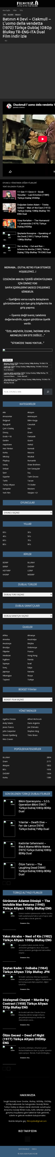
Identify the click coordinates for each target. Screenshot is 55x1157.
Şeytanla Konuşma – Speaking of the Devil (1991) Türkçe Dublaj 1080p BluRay (34, 236)
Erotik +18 (7, 436)
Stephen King (33, 731)
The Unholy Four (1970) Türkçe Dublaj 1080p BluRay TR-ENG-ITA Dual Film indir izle (27, 379)
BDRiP (5, 562)
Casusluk (31, 424)
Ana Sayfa (6, 10)
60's (4, 540)
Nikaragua (7, 675)
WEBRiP (31, 574)
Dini (29, 428)
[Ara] (48, 392)
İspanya (6, 663)
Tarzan (31, 480)
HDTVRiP (7, 570)
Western (17, 15)
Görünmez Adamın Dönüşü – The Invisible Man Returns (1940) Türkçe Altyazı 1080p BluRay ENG (27, 904)
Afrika (5, 635)
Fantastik (31, 436)
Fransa (30, 651)
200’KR (5, 211)
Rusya (30, 675)
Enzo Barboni (8, 370)
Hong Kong (32, 655)
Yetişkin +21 (33, 492)
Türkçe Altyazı (9, 484)
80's (4, 253)
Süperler (6, 476)
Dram (30, 432)
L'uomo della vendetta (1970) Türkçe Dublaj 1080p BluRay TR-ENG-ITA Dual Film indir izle (26, 373)
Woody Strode (9, 383)
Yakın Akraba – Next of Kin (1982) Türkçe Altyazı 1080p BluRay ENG (27, 938)
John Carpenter (9, 731)
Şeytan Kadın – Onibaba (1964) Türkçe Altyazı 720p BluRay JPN (26, 970)
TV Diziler (32, 484)
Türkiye (31, 679)
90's (4, 240)
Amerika (6, 639)
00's (4, 532)
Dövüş (5, 432)
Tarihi (5, 480)
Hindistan (7, 655)
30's (29, 532)
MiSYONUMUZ (24, 1149)
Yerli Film (6, 492)
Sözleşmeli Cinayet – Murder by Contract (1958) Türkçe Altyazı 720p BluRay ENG (26, 1003)
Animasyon (32, 416)
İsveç (5, 667)
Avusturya (7, 643)
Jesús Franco (8, 727)
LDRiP (30, 570)
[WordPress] (27, 1139)
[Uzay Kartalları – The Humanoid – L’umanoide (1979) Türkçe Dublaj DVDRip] (9, 223)
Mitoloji (6, 456)
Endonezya (32, 647)
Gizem (30, 440)
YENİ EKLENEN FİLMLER (13, 186)
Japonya (6, 671)
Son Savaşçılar (34, 468)
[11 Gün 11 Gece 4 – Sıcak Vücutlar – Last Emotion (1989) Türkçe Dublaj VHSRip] (9, 195)
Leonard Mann (9, 376)
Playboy (6, 460)
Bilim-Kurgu (33, 420)
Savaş (5, 464)
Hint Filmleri (8, 448)
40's (4, 536)
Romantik (32, 460)
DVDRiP (31, 566)
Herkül (30, 444)
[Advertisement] (27, 71)
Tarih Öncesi (33, 476)
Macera (31, 452)
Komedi (31, 448)
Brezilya (6, 647)
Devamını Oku (25, 923)
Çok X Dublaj (8, 428)
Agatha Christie (9, 719)
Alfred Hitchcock (35, 719)
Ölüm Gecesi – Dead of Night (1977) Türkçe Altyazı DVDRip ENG (24, 1039)
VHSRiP (6, 574)
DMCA (34, 1149)
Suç (29, 472)
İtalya (30, 667)
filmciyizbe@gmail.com (37, 1121)
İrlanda (30, 659)
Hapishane (7, 444)
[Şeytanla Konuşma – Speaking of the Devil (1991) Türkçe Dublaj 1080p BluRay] (9, 236)
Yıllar (15, 10)
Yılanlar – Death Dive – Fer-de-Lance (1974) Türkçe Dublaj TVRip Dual (34, 826)
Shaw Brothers (34, 464)
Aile (4, 412)
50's (29, 536)
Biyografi (6, 424)
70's (21, 10)
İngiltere (6, 659)
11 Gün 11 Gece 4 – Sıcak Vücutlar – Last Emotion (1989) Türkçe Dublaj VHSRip (33, 194)
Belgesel (6, 420)
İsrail (30, 663)
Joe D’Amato (33, 727)
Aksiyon (31, 412)
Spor (5, 472)
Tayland (6, 679)
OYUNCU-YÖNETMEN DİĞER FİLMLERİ (20, 183)
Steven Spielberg (10, 735)
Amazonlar (7, 416)
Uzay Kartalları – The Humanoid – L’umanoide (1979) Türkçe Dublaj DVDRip (33, 223)
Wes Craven (8, 739)
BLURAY (10, 15)
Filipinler (6, 651)
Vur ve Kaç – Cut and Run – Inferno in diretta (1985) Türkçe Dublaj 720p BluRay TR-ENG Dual (34, 249)
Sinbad (5, 468)
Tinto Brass (33, 735)
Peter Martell (22, 376)
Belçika (31, 643)
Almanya (31, 635)
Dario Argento (34, 723)
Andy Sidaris (8, 723)
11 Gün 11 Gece (8, 198)
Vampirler (7, 488)
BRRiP (5, 566)
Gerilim (6, 440)
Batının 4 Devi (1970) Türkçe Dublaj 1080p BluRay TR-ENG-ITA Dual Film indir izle (26, 363)
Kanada (31, 671)
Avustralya (32, 639)
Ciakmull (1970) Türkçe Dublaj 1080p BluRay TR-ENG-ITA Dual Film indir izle (26, 367)
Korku (5, 452)
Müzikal (31, 456)
